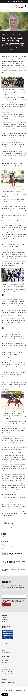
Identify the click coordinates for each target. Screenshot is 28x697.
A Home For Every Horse (7, 671)
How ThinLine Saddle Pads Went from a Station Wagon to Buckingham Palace (13, 562)
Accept (5, 694)
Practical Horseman (6, 643)
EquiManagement (5, 648)
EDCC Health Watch (6, 669)
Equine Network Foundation (8, 673)
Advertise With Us (6, 619)
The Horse (4, 650)
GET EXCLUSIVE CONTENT (16, 1)
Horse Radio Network (6, 675)
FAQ (6, 662)
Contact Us (7, 658)
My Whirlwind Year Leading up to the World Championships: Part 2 (12, 546)
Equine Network (5, 617)
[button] (13, 34)
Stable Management (6, 652)
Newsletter (4, 621)
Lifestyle (3, 544)
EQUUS (3, 645)
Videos (6, 660)
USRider (4, 664)
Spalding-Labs (5, 666)
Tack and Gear (5, 560)
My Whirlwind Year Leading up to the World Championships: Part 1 (12, 554)
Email (4, 593)
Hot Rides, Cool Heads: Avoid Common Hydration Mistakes (13, 570)
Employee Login (5, 624)
